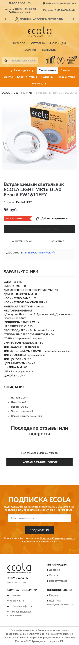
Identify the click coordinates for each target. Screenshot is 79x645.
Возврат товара (58, 581)
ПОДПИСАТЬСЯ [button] (40, 530)
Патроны (47, 77)
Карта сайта (17, 601)
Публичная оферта (21, 606)
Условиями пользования (36, 542)
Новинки (29, 50)
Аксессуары (39, 83)
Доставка (54, 570)
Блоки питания (27, 77)
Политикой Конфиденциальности (57, 538)
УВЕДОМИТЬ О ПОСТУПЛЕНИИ (39, 229)
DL (16, 371)
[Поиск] (5, 60)
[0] (71, 60)
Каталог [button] (19, 43)
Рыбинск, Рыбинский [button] (39, 252)
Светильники (47, 70)
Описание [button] (57, 241)
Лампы (65, 70)
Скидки (53, 595)
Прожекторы (66, 77)
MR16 (29, 371)
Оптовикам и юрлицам (48, 43)
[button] (19, 12)
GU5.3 (21, 375)
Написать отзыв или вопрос (39, 462)
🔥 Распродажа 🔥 (22, 70)
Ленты (8, 77)
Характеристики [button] (22, 241)
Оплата (53, 575)
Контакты (49, 50)
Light (22, 371)
